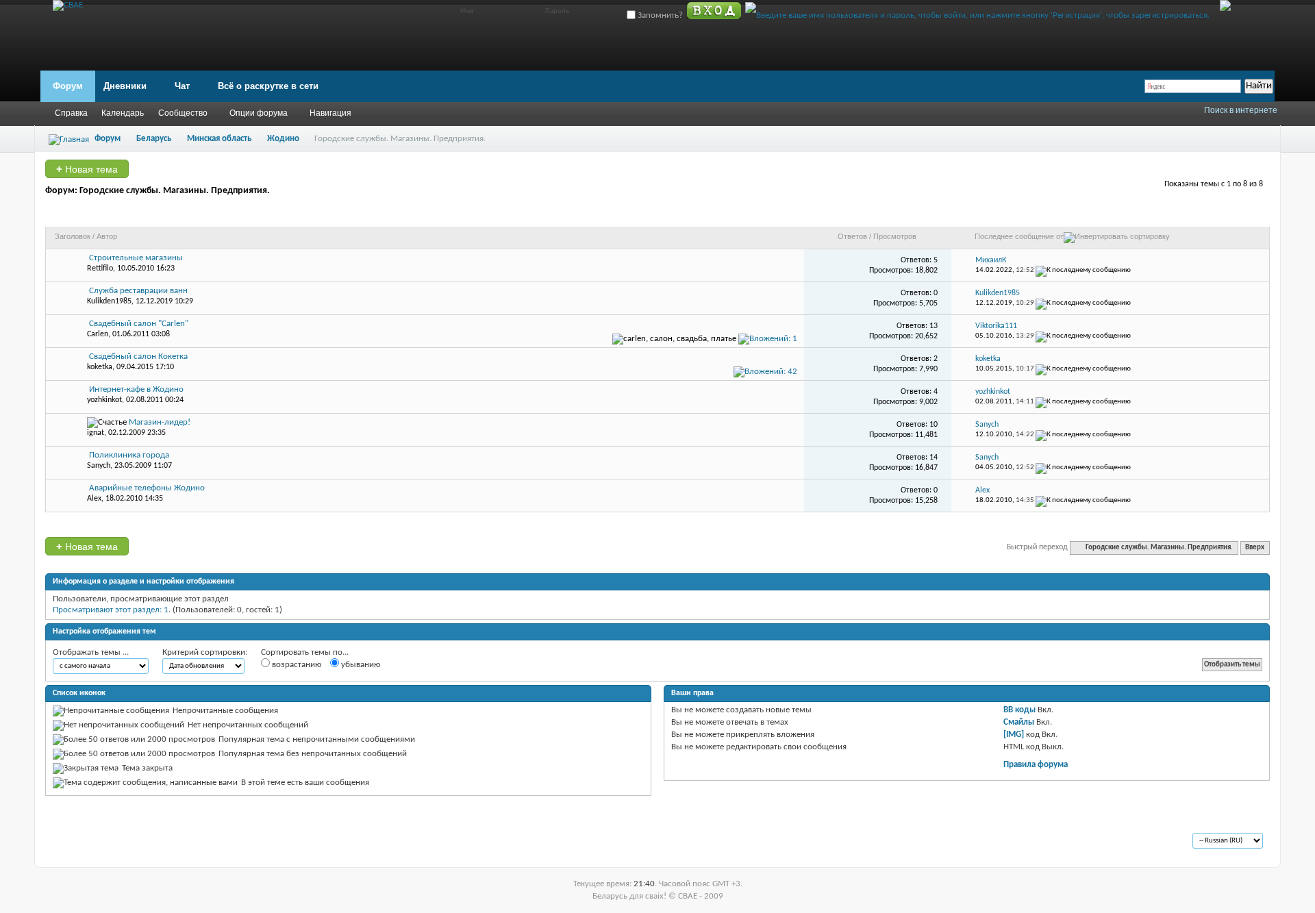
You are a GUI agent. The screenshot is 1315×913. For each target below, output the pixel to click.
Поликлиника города (129, 455)
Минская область (219, 138)
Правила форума (1035, 764)
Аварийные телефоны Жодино (147, 488)
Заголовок (72, 236)
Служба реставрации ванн (138, 290)
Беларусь (153, 138)
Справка (71, 113)
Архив (108, 842)
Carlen (97, 334)
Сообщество (183, 113)
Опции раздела (1137, 214)
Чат (182, 86)
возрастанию (295, 664)
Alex (94, 499)
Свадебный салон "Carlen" (138, 323)
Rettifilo (100, 268)
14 (933, 457)
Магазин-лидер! (159, 422)
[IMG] (1013, 734)
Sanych (98, 466)
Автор (107, 236)
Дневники (125, 86)
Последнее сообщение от (1019, 236)
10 (933, 425)
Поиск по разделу (1221, 214)
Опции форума (258, 113)
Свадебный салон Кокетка (138, 356)
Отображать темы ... (91, 652)
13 (933, 326)
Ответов (852, 236)
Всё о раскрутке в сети (268, 86)
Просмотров (894, 236)
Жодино (283, 138)
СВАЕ (75, 842)
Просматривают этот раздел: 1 (110, 609)
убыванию (359, 664)
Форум (68, 86)
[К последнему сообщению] (1083, 270)
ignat (95, 433)
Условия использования (175, 842)
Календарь (122, 113)
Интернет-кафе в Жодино (136, 389)
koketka (99, 367)
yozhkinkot (104, 400)
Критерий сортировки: (204, 652)
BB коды (1019, 709)
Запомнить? (659, 15)
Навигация (330, 113)
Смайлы (1018, 722)
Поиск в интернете (1240, 110)
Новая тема (87, 169)
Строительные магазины (136, 257)
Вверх (1254, 547)
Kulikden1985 (109, 301)
